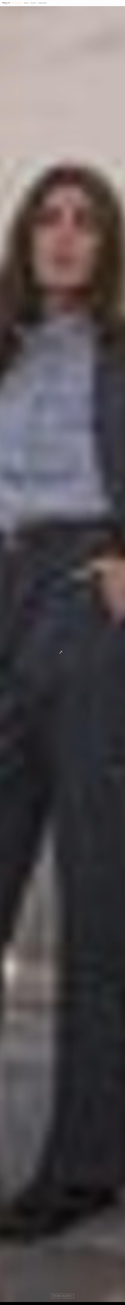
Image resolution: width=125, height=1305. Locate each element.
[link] (17, 3)
